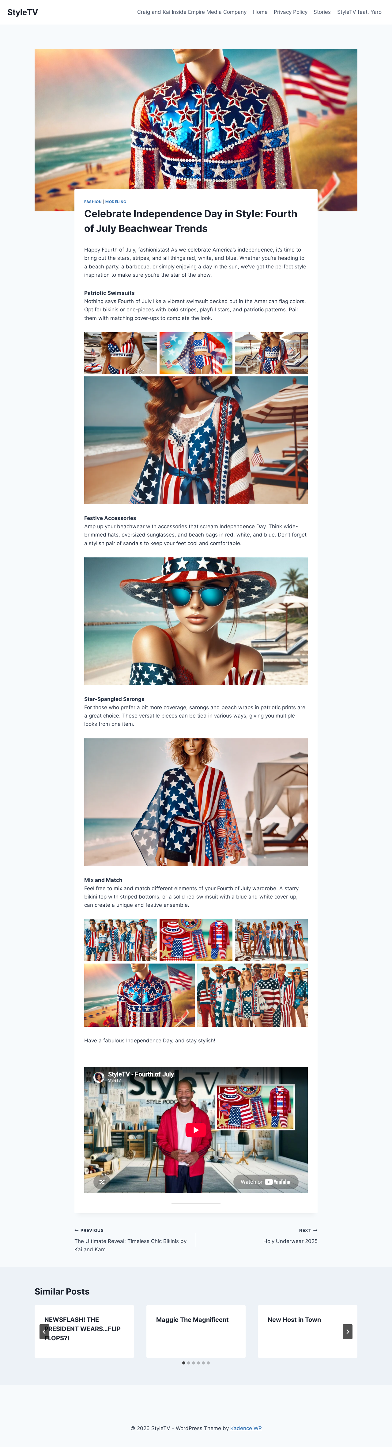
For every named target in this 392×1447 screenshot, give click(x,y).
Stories (322, 12)
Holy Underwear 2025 (290, 1236)
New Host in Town (294, 1319)
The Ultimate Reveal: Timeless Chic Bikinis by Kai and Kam (130, 1240)
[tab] (183, 1362)
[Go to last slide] (44, 1331)
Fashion (93, 201)
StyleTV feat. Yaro (359, 12)
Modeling (115, 201)
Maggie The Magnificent (192, 1319)
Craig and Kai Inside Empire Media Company (192, 12)
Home (260, 12)
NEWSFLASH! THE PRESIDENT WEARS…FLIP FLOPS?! (82, 1329)
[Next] (347, 1331)
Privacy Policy (290, 12)
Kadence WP (246, 1428)
